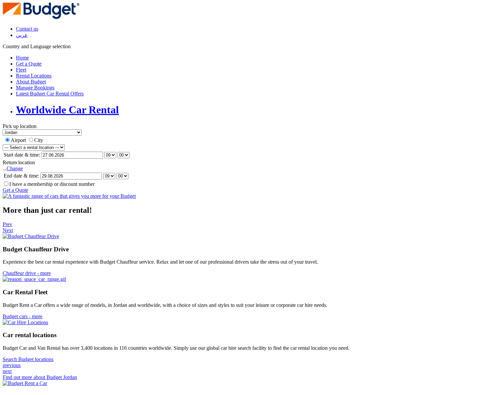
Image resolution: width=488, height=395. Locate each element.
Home (22, 58)
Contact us (27, 29)
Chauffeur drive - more (27, 273)
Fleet (21, 69)
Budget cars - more (22, 316)
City (38, 140)
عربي (22, 35)
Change (15, 168)
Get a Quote (28, 63)
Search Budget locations (28, 359)
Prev (7, 224)
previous (12, 365)
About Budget (31, 81)
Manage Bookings (35, 87)
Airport (18, 140)
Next (8, 230)
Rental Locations (33, 75)
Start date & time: (22, 155)
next (7, 371)
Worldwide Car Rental (67, 110)
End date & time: (21, 176)
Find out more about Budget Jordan (40, 377)
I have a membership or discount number (52, 184)
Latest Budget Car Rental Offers (50, 93)
